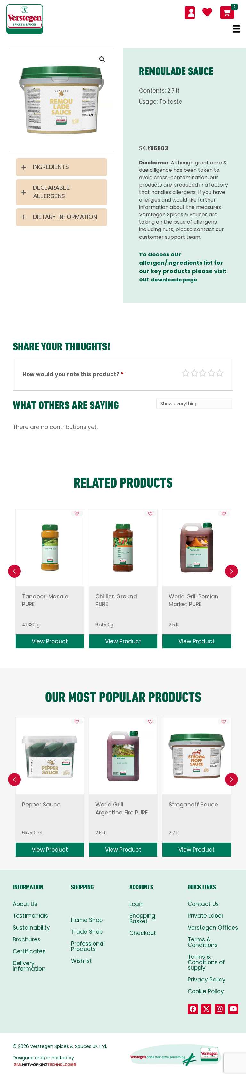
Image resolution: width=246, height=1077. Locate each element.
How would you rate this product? (73, 374)
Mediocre (194, 373)
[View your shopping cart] (227, 12)
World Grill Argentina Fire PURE (121, 808)
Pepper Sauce (41, 804)
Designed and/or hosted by (43, 1058)
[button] (102, 59)
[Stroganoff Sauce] (196, 756)
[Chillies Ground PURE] (123, 547)
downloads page (174, 279)
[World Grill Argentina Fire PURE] (123, 755)
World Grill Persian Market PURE (193, 600)
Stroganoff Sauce (193, 804)
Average (203, 373)
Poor (186, 373)
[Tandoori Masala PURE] (50, 547)
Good (211, 373)
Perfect (220, 373)
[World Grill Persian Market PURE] (196, 547)
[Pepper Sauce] (50, 756)
